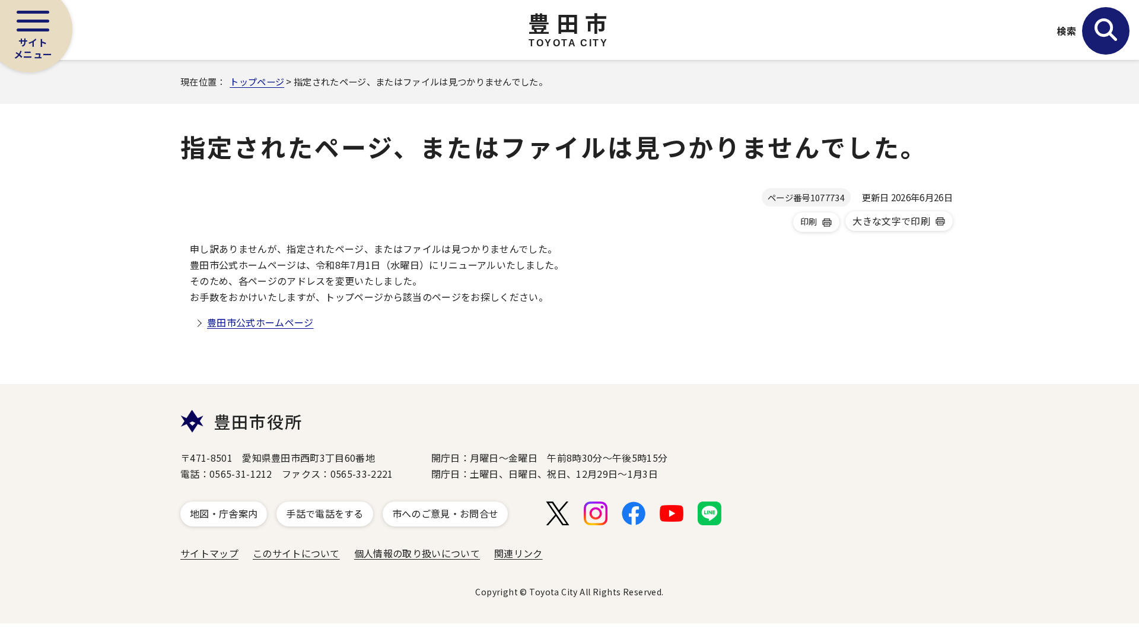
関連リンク (518, 553)
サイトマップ (209, 553)
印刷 (808, 221)
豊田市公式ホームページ (260, 322)
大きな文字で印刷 (891, 221)
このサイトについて (296, 553)
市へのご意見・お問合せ (445, 513)
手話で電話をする (325, 513)
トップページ (257, 81)
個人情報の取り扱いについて (417, 553)
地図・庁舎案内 (223, 513)
